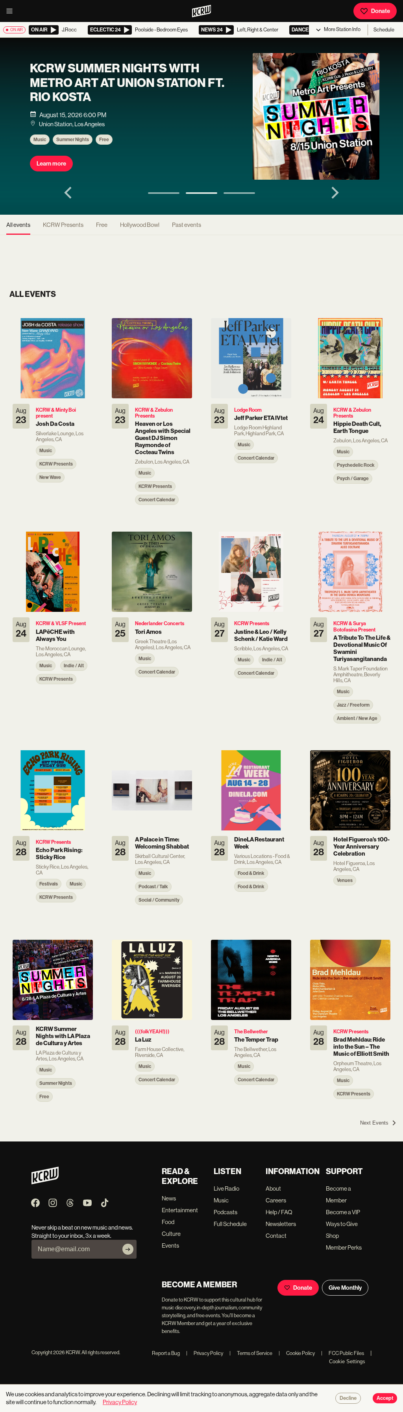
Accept (385, 1398)
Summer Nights (72, 139)
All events (18, 224)
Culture (171, 1233)
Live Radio (226, 1188)
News (169, 1198)
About (273, 1188)
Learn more (51, 163)
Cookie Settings (347, 1361)
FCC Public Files (342, 1353)
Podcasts (225, 1212)
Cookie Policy (297, 1353)
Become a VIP (343, 1212)
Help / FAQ (279, 1212)
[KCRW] (45, 1182)
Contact (276, 1235)
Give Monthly (345, 1287)
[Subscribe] (127, 1249)
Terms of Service (250, 1353)
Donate (380, 11)
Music (39, 139)
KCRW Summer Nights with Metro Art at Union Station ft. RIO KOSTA (127, 83)
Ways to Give (342, 1224)
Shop (332, 1235)
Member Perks (344, 1247)
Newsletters (281, 1224)
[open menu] (11, 11)
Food (168, 1222)
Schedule (383, 30)
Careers (276, 1200)
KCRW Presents (63, 224)
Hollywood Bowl (139, 224)
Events (170, 1245)
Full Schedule (230, 1224)
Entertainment (180, 1210)
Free (104, 139)
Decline (348, 1398)
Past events (186, 224)
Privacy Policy (204, 1353)
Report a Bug (166, 1353)
